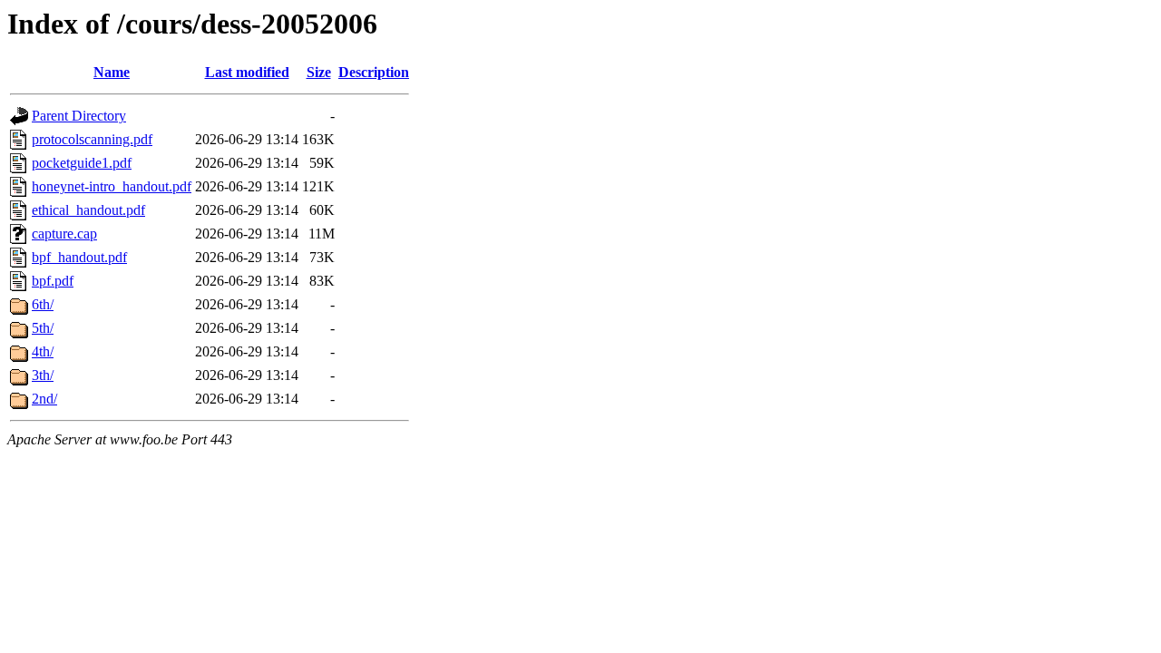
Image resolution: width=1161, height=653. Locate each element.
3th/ (43, 375)
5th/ (43, 328)
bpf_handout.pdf (79, 257)
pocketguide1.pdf (82, 163)
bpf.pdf (52, 280)
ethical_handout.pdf (88, 210)
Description (373, 72)
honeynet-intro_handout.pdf (111, 186)
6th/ (43, 304)
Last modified (247, 72)
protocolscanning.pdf (92, 139)
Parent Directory (79, 115)
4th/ (43, 351)
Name (111, 72)
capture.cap (64, 233)
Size (319, 72)
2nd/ (44, 398)
